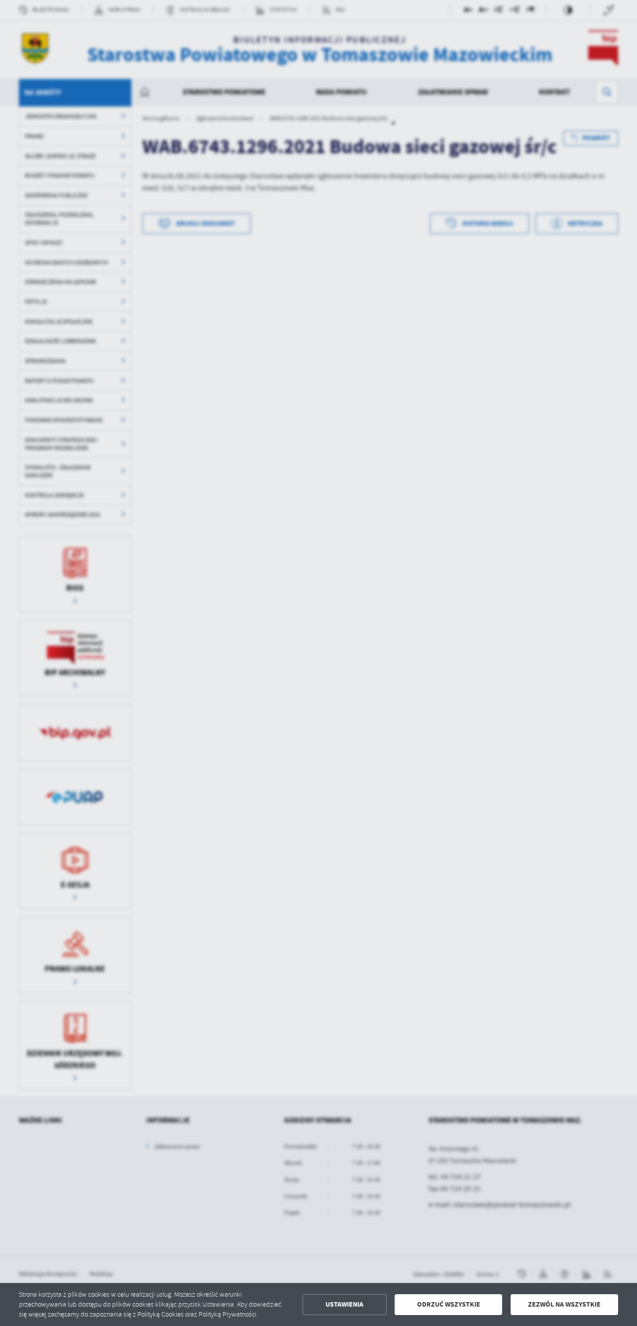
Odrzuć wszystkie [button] (448, 1304)
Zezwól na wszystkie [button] (564, 1304)
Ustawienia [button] (344, 1304)
